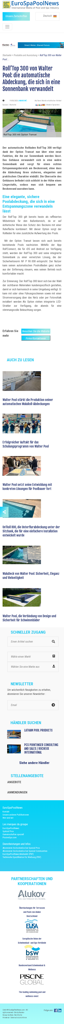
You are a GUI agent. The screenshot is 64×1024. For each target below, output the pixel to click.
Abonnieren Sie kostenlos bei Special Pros (21, 848)
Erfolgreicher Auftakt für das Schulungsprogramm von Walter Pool (26, 444)
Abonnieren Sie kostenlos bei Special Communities (25, 851)
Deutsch (48, 15)
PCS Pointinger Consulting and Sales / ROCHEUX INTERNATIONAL (41, 748)
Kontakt (6, 811)
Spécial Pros (8, 831)
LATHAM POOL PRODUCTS (38, 730)
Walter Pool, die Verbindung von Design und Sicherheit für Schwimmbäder (29, 618)
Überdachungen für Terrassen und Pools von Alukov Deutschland (32, 912)
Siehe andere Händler (34, 763)
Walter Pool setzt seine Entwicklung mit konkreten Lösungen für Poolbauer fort (27, 487)
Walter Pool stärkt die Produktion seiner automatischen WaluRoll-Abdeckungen (28, 402)
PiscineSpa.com (10, 837)
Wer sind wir (8, 817)
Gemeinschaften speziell (13, 834)
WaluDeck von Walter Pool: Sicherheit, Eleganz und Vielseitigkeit (31, 576)
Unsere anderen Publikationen (16, 814)
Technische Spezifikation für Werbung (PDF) (22, 857)
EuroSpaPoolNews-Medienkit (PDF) (18, 854)
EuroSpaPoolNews (11, 828)
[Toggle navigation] (7, 26)
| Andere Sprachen (52, 105)
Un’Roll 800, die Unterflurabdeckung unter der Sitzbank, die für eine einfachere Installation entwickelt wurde (31, 531)
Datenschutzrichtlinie (19, 1018)
